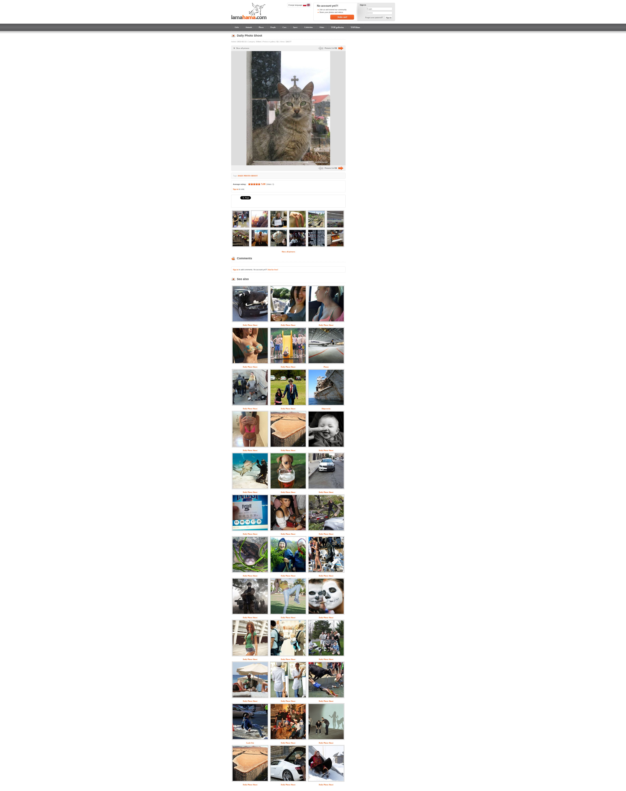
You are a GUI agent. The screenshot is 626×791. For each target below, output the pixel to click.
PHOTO (247, 176)
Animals (249, 27)
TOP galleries (337, 27)
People (273, 27)
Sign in (235, 189)
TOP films (355, 27)
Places (261, 27)
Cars (284, 27)
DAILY (240, 176)
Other (322, 27)
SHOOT (254, 176)
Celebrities (308, 27)
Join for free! (273, 270)
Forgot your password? (374, 17)
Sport (295, 27)
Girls (237, 27)
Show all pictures (242, 48)
